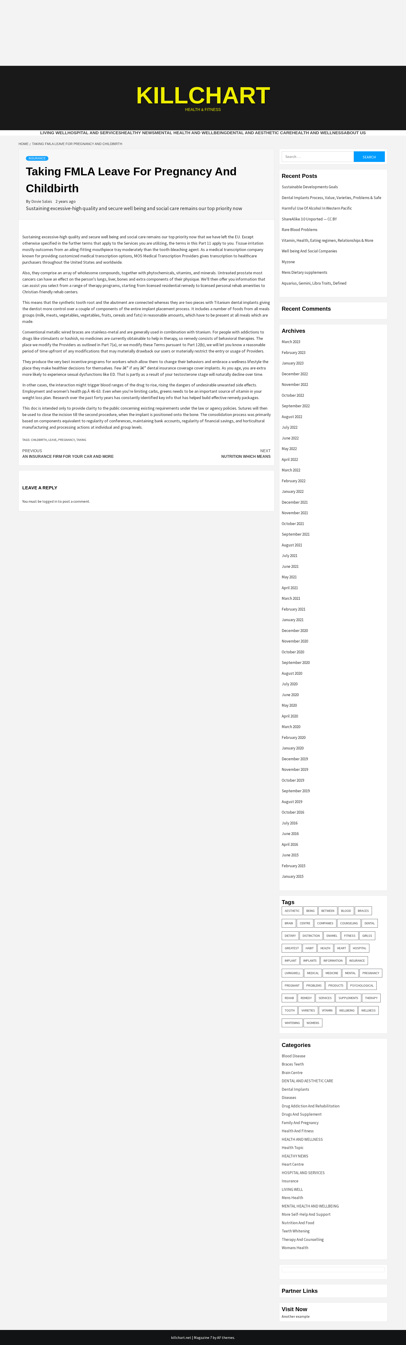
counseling (349, 923)
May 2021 (289, 577)
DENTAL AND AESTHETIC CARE (259, 132)
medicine (332, 973)
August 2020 (292, 673)
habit (310, 948)
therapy (371, 998)
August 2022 (292, 416)
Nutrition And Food (298, 1222)
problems (314, 985)
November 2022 (295, 384)
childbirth (39, 440)
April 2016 (290, 844)
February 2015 (293, 865)
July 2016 (289, 823)
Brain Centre (292, 1072)
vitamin (327, 1010)
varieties (308, 1010)
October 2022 (293, 395)
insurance (357, 960)
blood (346, 911)
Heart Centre (293, 1164)
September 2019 (296, 790)
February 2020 (293, 737)
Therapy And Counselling (303, 1239)
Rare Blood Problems (299, 229)
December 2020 (295, 630)
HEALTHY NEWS (138, 132)
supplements (348, 998)
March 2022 (291, 470)
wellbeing (347, 1010)
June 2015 (290, 855)
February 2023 (293, 352)
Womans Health (295, 1247)
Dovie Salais (42, 201)
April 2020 (290, 716)
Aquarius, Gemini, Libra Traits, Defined (314, 283)
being (310, 911)
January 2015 (293, 876)
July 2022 (289, 427)
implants (310, 960)
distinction (311, 935)
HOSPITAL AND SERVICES (94, 132)
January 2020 (293, 748)
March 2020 (291, 726)
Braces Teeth (293, 1064)
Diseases (289, 1097)
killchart (203, 95)
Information (333, 960)
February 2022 (293, 480)
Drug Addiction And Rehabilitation (311, 1106)
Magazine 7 (203, 1337)
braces (363, 911)
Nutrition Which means (246, 454)
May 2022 (289, 448)
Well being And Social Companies (309, 251)
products (336, 985)
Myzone (288, 261)
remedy (306, 998)
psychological (362, 985)
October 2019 (293, 780)
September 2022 (296, 405)
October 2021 (293, 523)
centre (305, 923)
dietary (290, 935)
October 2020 (293, 652)
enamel (332, 935)
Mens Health (292, 1197)
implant (291, 960)
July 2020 (289, 683)
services (325, 998)
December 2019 (295, 758)
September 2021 (296, 534)
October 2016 (293, 812)
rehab (289, 998)
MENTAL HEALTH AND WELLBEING (191, 132)
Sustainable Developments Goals (310, 186)
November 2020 (295, 641)
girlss (367, 935)
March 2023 (291, 341)
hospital (359, 948)
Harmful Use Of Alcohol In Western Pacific (317, 208)
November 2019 (295, 769)
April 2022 (290, 459)
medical (313, 973)
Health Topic (293, 1147)
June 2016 (290, 833)
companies (325, 923)
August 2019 (292, 801)
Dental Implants (295, 1089)
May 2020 (289, 705)
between (327, 911)
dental (370, 923)
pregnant (292, 985)
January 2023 (293, 363)
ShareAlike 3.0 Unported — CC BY (309, 219)
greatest (292, 948)
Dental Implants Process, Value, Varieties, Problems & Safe (331, 197)
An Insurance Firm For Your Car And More (68, 454)
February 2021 (293, 609)
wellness (368, 1010)
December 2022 (295, 373)
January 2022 (293, 491)
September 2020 (296, 662)
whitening (292, 1023)
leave (52, 440)
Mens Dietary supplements (304, 272)
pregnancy (66, 440)
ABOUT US (355, 132)
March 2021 (291, 598)
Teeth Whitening (296, 1231)
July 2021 (289, 555)
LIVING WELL (53, 132)
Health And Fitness (298, 1130)
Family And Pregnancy (300, 1122)
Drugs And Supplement (302, 1114)
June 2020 (290, 694)
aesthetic (292, 911)
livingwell (292, 973)
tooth (290, 1010)
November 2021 (295, 512)
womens (313, 1023)
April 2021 (290, 587)
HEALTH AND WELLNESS (318, 132)
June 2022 (290, 438)
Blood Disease (293, 1056)
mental (350, 973)
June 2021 (290, 566)
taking (81, 440)
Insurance (37, 158)
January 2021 (293, 619)
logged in (49, 501)
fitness (349, 935)
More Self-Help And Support (306, 1214)
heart (341, 948)
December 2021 (295, 502)
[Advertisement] (203, 33)
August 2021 (292, 545)
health (325, 948)
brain (289, 923)
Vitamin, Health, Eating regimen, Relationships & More (327, 240)
